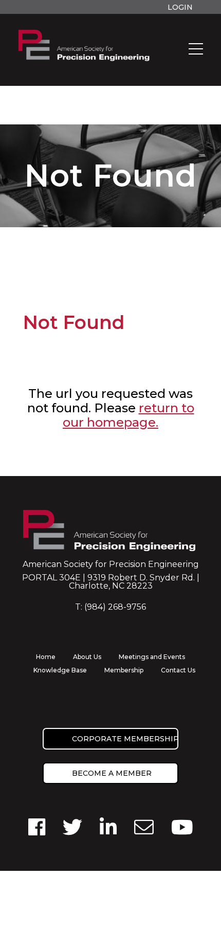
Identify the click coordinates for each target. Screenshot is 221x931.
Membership (123, 670)
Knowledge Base (60, 670)
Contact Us (178, 670)
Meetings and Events (152, 657)
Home (46, 657)
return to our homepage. (128, 415)
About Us (87, 657)
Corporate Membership (125, 738)
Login (180, 7)
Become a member (112, 773)
